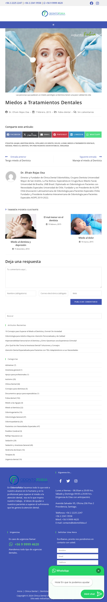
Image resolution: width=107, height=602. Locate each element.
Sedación (9, 440)
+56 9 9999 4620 (54, 2)
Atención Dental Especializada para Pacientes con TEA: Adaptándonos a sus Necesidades (41, 350)
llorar (64, 143)
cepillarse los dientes (44, 143)
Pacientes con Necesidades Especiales (20, 426)
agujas (17, 143)
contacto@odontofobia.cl (75, 522)
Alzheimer (9, 365)
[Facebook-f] (60, 481)
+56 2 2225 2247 (13, 2)
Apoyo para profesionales (15, 374)
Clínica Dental (10, 384)
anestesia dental (27, 143)
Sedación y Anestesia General (17, 445)
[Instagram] (75, 481)
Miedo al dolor (86, 237)
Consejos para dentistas (15, 388)
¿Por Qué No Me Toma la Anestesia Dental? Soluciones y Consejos (32, 345)
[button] (98, 570)
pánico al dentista (21, 146)
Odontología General (14, 417)
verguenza (64, 146)
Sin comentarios (86, 112)
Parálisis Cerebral (12, 431)
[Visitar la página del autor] (10, 176)
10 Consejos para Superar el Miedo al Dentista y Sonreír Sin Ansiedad (33, 331)
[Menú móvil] (53, 24)
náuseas (8, 146)
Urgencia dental (11, 459)
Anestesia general (12, 370)
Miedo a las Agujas (12, 403)
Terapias (8, 454)
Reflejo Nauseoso (12, 436)
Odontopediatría (12, 421)
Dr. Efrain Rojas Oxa (19, 112)
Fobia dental (64, 112)
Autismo (8, 379)
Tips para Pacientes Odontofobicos (44, 146)
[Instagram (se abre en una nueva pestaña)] (97, 3)
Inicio (19, 591)
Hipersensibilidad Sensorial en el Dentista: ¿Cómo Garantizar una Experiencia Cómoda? (41, 340)
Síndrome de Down (13, 450)
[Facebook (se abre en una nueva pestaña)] (91, 3)
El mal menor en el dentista (53, 219)
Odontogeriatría (12, 412)
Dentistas (44, 591)
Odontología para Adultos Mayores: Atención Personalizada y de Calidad (35, 336)
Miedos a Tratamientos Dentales (80, 143)
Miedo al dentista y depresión (21, 243)
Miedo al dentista (12, 407)
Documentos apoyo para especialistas (21, 393)
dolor (57, 143)
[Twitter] (68, 481)
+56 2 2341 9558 (32, 2)
